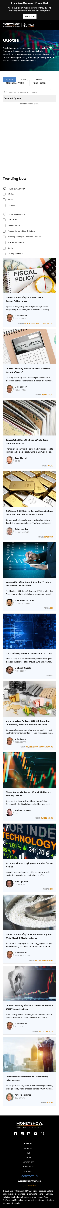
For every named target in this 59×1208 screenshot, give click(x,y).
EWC (40, 747)
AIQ (27, 747)
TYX (41, 323)
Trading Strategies (15, 254)
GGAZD (46, 537)
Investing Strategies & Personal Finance (24, 237)
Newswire (28, 1171)
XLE (45, 818)
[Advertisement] (29, 137)
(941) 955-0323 (29, 1185)
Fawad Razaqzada (24, 600)
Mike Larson (21, 315)
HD (36, 960)
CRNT (31, 747)
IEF (42, 395)
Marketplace (28, 1162)
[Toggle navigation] (53, 25)
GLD (30, 323)
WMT (48, 323)
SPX (52, 747)
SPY (45, 395)
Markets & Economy (16, 242)
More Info (30, 16)
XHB (46, 1031)
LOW (39, 960)
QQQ (51, 608)
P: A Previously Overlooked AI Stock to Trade (29, 653)
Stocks (10, 248)
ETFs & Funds (13, 219)
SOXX (48, 747)
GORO (51, 537)
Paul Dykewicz (22, 881)
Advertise (28, 1144)
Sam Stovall (21, 458)
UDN (44, 323)
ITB (52, 1031)
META (51, 889)
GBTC (26, 323)
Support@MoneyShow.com (29, 1181)
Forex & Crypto (14, 225)
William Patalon (23, 810)
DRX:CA (35, 747)
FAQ (28, 1153)
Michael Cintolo (23, 668)
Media (28, 1158)
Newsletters (28, 1167)
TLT (52, 323)
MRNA (44, 960)
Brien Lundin (21, 529)
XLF (49, 818)
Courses (11, 205)
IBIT (33, 323)
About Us (28, 1148)
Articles (11, 194)
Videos (10, 199)
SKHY (37, 323)
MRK (51, 960)
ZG (49, 1031)
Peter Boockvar (23, 1095)
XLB (42, 818)
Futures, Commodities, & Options (21, 231)
